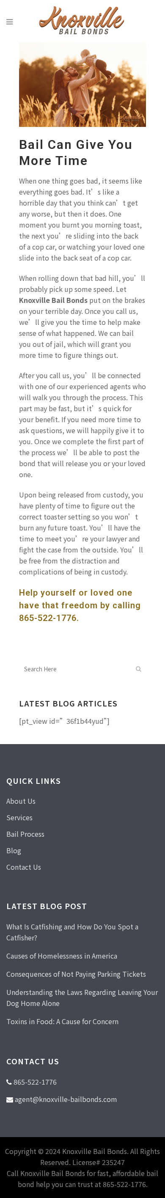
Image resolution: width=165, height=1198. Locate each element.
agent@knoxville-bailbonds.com (66, 1099)
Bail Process (25, 833)
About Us (21, 800)
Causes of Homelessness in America (61, 956)
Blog (13, 850)
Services (19, 817)
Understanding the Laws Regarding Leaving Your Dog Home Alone (82, 997)
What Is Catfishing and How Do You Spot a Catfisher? (72, 931)
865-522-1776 (48, 618)
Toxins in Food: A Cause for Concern (62, 1021)
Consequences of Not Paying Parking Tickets (76, 974)
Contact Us (23, 866)
